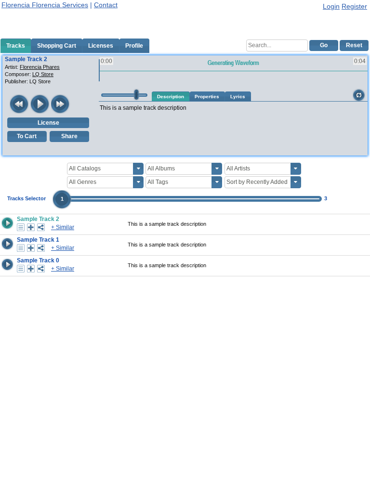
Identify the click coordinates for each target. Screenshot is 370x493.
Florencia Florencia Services (44, 5)
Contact (106, 5)
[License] (21, 227)
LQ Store (42, 74)
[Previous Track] (19, 104)
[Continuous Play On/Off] (359, 95)
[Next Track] (60, 104)
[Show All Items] (138, 169)
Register (354, 6)
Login (331, 6)
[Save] (31, 227)
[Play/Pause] (40, 104)
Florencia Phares (40, 67)
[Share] (41, 227)
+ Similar (62, 227)
